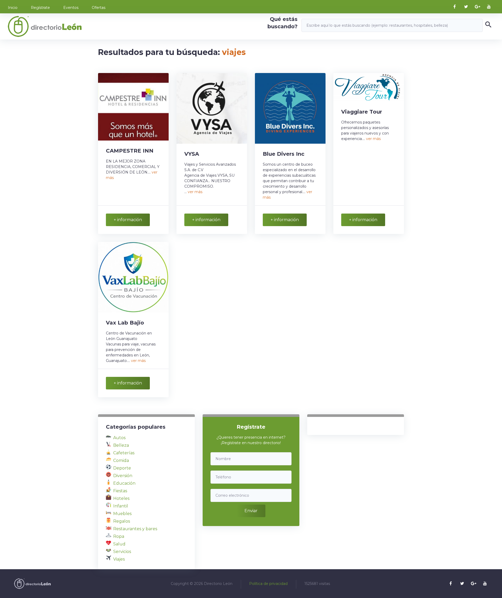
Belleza (121, 445)
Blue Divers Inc (283, 154)
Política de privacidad (268, 583)
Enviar (251, 510)
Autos (119, 437)
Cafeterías (123, 452)
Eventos (70, 7)
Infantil (120, 506)
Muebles (122, 513)
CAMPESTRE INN (129, 151)
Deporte (122, 468)
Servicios (122, 551)
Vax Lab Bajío (125, 323)
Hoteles (121, 498)
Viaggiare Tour (361, 112)
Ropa (118, 536)
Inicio (13, 7)
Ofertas (98, 7)
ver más (195, 191)
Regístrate (40, 7)
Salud (119, 543)
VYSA (191, 154)
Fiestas (120, 490)
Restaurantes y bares (135, 528)
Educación (124, 483)
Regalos (121, 521)
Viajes (119, 559)
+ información (128, 219)
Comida (121, 460)
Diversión (122, 475)
